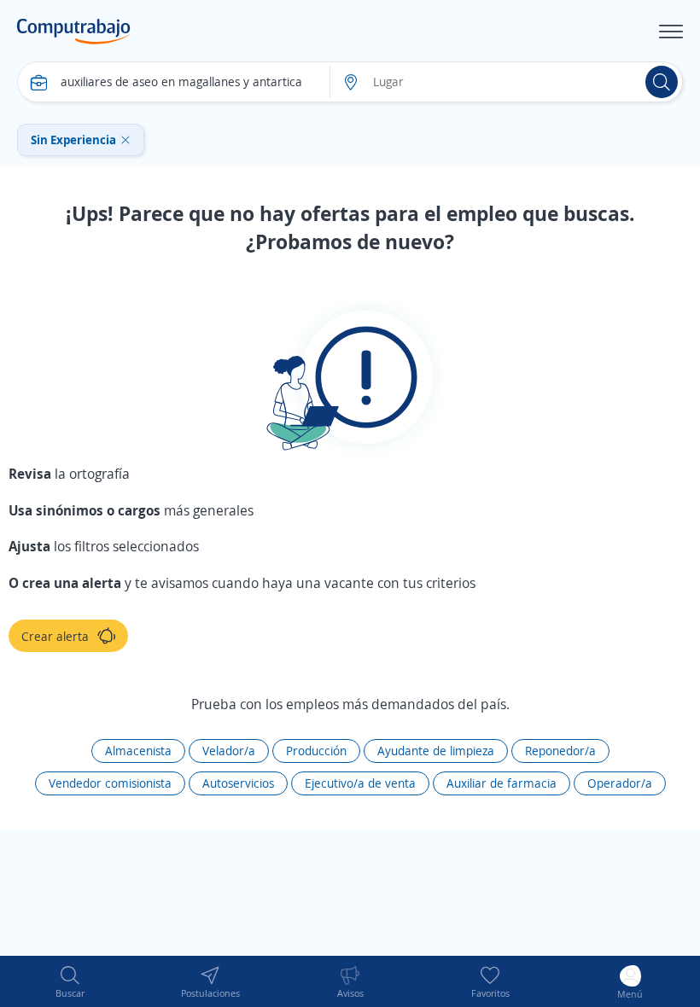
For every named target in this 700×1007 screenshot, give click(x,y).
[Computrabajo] (74, 31)
